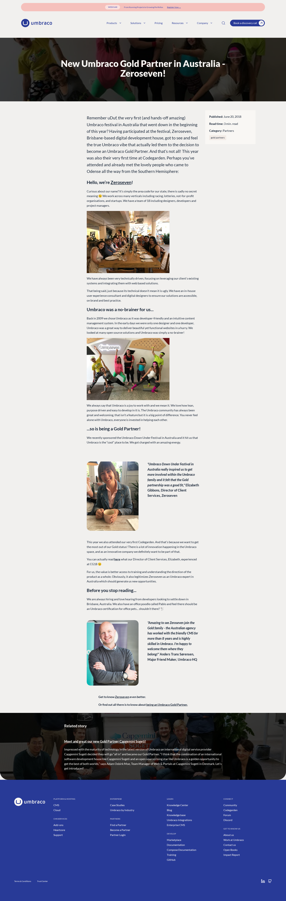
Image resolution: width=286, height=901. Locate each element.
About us (228, 834)
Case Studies (117, 805)
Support (58, 834)
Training (171, 854)
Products (112, 23)
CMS (56, 805)
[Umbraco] (36, 23)
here (117, 559)
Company (202, 23)
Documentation (176, 844)
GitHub (171, 859)
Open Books (230, 849)
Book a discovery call (245, 23)
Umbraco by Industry (122, 810)
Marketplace (174, 839)
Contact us (229, 844)
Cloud (56, 810)
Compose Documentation (181, 849)
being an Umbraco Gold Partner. (167, 704)
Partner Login (118, 834)
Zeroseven (121, 182)
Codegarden (230, 810)
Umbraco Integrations (179, 820)
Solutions (135, 23)
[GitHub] (270, 881)
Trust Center (42, 881)
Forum (227, 815)
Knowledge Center (177, 805)
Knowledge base (176, 815)
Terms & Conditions (22, 881)
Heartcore (59, 829)
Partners (228, 130)
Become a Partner (120, 829)
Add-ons (58, 824)
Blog (169, 810)
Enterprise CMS (176, 824)
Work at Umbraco (233, 839)
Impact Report (231, 854)
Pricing (159, 23)
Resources (178, 23)
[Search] (223, 23)
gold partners (218, 137)
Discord (227, 820)
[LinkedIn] (263, 881)
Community (230, 805)
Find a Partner (118, 824)
